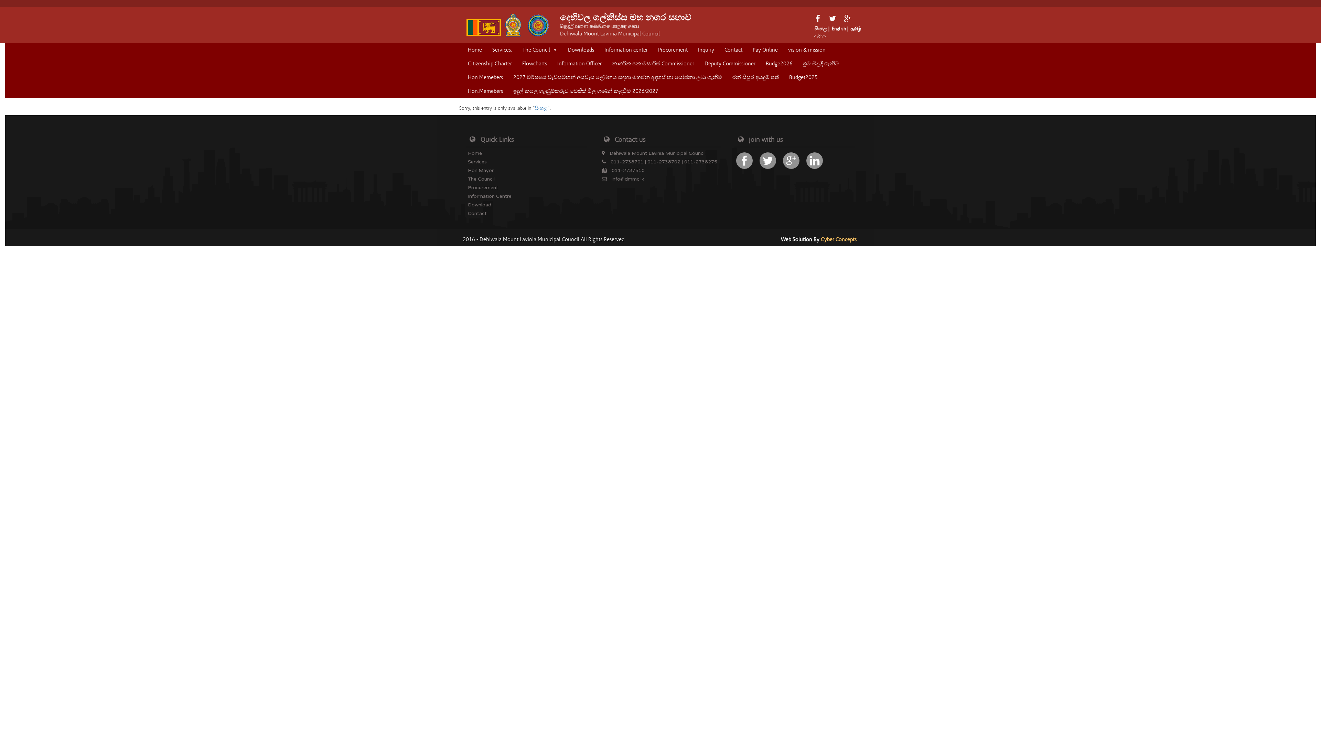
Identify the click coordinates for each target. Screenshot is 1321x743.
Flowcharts (534, 63)
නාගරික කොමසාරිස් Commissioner (653, 63)
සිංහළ (541, 108)
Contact (733, 50)
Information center (626, 50)
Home (475, 50)
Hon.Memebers (485, 77)
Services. (502, 50)
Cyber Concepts (839, 239)
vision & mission (807, 50)
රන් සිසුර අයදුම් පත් (755, 77)
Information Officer (579, 63)
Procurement (673, 50)
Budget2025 (803, 77)
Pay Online (765, 50)
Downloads (581, 50)
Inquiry (706, 50)
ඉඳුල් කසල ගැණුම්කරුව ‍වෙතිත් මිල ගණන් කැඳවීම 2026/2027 (585, 91)
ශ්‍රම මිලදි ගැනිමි (821, 63)
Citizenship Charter (490, 63)
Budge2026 (779, 63)
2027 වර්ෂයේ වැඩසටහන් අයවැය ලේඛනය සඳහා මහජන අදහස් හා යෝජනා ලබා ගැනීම (617, 77)
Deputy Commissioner (730, 63)
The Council (536, 50)
